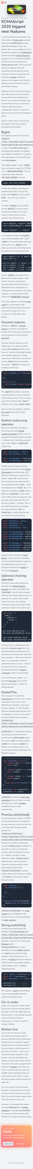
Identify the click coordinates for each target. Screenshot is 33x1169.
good (15, 991)
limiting (14, 1067)
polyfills (22, 803)
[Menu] (30, 2)
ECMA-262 (18, 40)
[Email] (11, 1158)
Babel (24, 567)
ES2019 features (23, 55)
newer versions (9, 920)
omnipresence (6, 699)
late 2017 (5, 338)
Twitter (25, 1107)
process (13, 77)
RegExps (5, 944)
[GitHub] (21, 1158)
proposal (20, 297)
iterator (13, 959)
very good (5, 412)
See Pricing (20, 1144)
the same (12, 681)
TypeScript (14, 570)
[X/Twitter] (15, 1158)
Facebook (5, 1110)
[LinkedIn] (18, 1158)
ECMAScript (27, 52)
